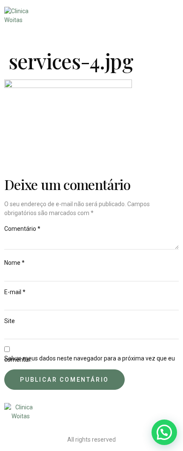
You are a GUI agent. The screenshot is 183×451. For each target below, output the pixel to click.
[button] (164, 432)
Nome (14, 263)
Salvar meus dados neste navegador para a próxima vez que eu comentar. (89, 359)
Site (9, 321)
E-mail (15, 292)
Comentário (22, 229)
